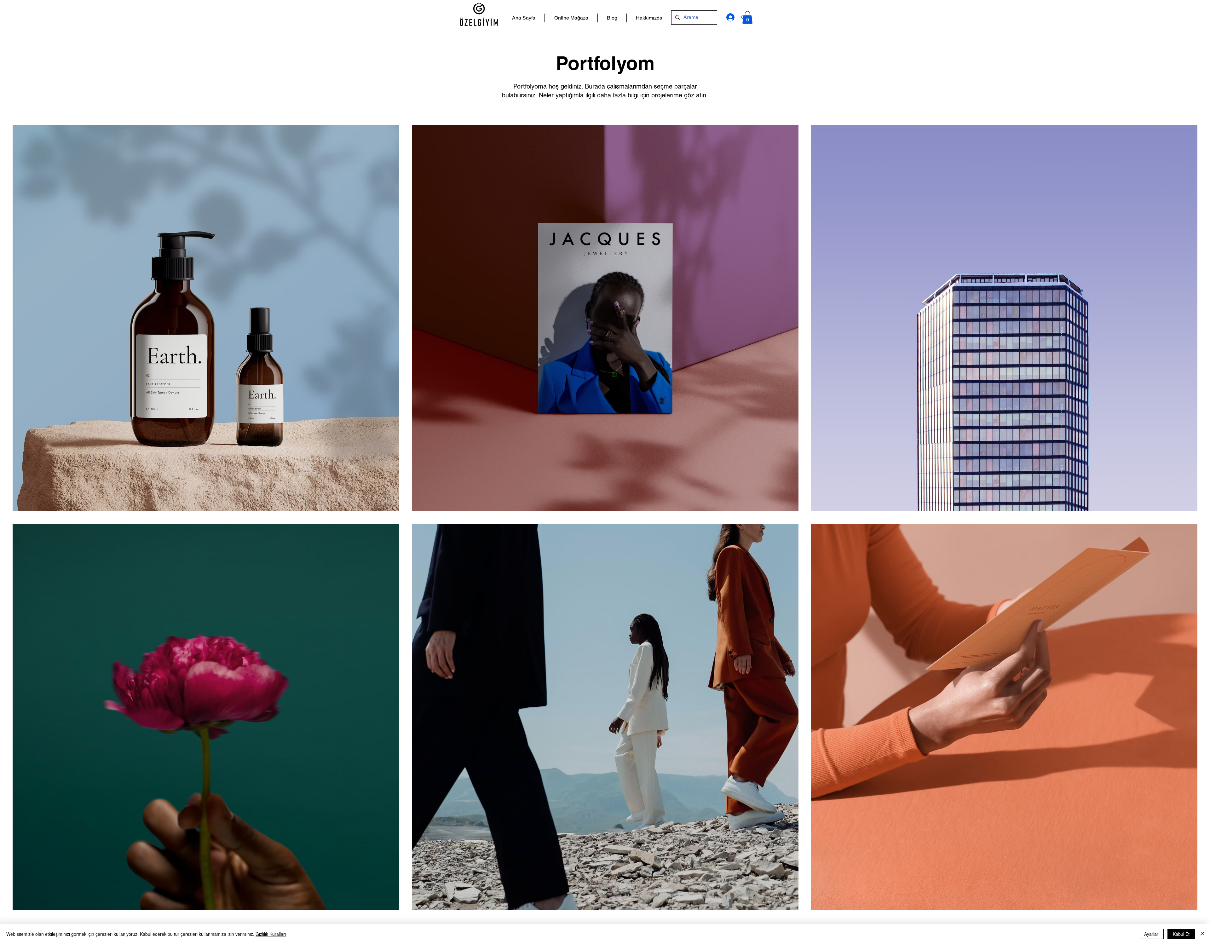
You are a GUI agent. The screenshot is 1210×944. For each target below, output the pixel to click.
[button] (747, 17)
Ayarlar (1151, 934)
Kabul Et (1181, 934)
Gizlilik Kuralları (271, 934)
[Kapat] (1202, 934)
